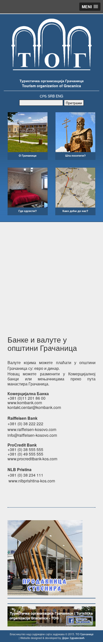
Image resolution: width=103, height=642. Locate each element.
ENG (59, 95)
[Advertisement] (51, 276)
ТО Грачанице (85, 634)
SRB (51, 95)
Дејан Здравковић (73, 638)
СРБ (43, 95)
